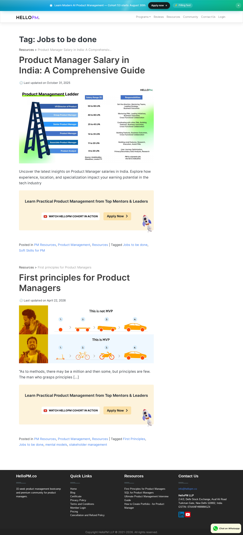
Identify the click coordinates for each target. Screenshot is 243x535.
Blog (72, 492)
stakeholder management (88, 444)
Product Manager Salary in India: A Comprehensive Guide (82, 65)
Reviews (159, 16)
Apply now (157, 5)
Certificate (75, 496)
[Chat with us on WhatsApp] (226, 528)
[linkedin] (181, 514)
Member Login (78, 507)
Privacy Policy (78, 500)
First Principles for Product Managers (144, 488)
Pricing (74, 511)
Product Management (74, 245)
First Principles (134, 439)
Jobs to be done (135, 245)
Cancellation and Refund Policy (87, 515)
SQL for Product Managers (139, 492)
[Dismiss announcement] (238, 5)
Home (73, 488)
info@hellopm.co (187, 488)
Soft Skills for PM (32, 250)
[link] (26, 50)
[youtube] (188, 514)
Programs (142, 16)
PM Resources (45, 245)
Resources (173, 16)
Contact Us (208, 16)
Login (221, 16)
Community (190, 16)
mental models (56, 444)
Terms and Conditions (82, 504)
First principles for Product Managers (74, 282)
